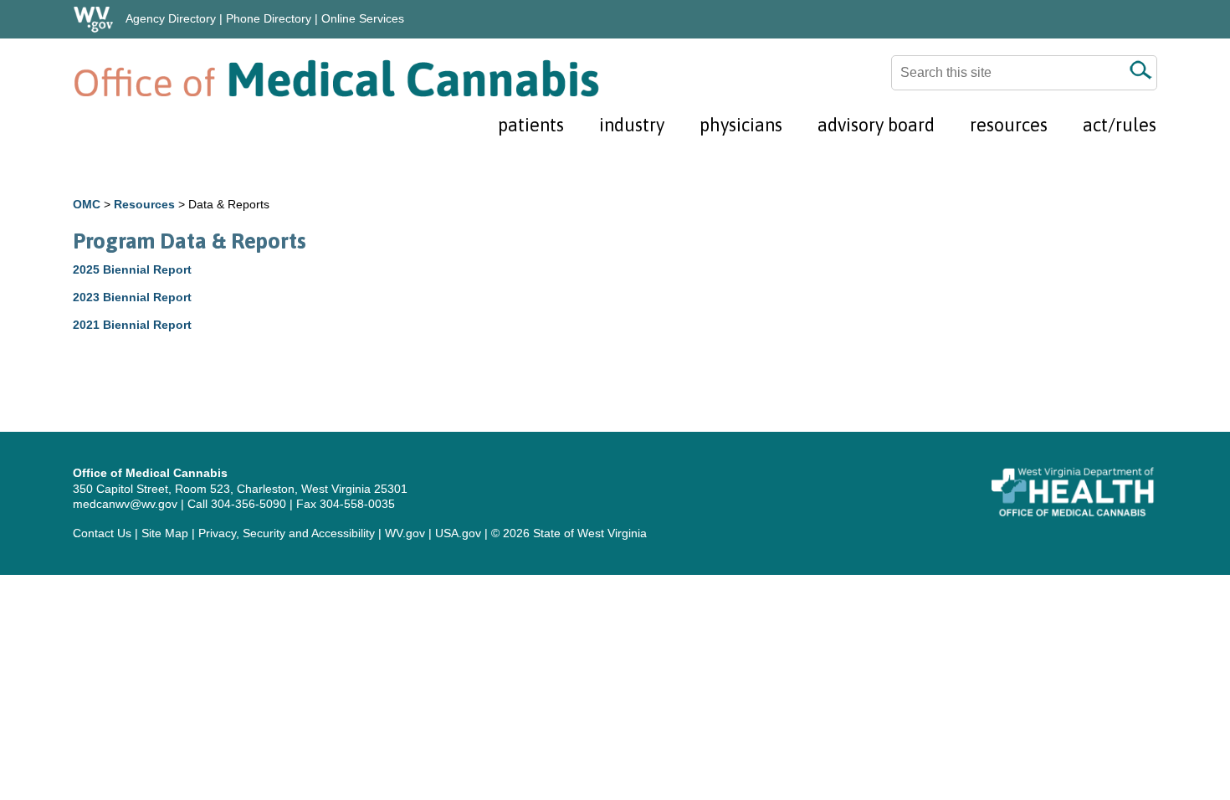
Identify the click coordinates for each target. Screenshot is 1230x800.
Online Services (362, 18)
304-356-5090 (248, 503)
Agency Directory (171, 18)
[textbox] (1024, 72)
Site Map (164, 533)
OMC (86, 204)
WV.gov (405, 533)
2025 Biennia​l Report (132, 269)
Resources (144, 204)
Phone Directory (268, 18)
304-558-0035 (357, 503)
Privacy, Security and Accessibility (286, 533)
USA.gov (458, 533)
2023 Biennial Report (134, 297)
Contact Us (102, 533)
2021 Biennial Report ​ (134, 324)
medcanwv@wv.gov (125, 503)
